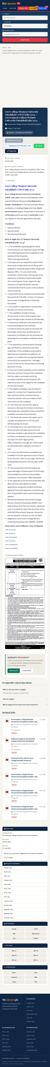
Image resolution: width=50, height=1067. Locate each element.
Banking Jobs (8, 914)
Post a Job (43, 8)
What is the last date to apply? (14, 689)
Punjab (14, 929)
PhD (36, 982)
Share (40, 146)
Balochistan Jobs (32, 1014)
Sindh (36, 929)
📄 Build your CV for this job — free (19, 146)
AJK (14, 938)
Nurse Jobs (30, 1043)
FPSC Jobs (7, 889)
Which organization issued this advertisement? (20, 704)
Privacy (15, 1064)
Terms (11, 1064)
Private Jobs (18, 1062)
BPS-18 (14, 956)
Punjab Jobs (8, 868)
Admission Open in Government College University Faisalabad (23, 740)
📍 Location (6, 22)
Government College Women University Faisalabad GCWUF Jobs (24, 720)
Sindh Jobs (7, 872)
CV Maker (34, 8)
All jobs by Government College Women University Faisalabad (23, 853)
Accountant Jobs (32, 1050)
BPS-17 (14, 951)
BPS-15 (36, 956)
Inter (35, 973)
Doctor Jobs (8, 905)
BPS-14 (14, 960)
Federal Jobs (8, 880)
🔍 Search (5, 14)
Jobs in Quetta (10, 541)
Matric (14, 973)
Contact (20, 1064)
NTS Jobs (7, 897)
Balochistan (36, 934)
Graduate (14, 977)
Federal (36, 938)
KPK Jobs (7, 876)
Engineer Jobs (8, 909)
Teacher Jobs (8, 901)
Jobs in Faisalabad (11, 548)
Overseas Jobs (8, 918)
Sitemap (4, 1062)
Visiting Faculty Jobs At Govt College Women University (22, 759)
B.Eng (14, 982)
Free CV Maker (8, 858)
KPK (14, 934)
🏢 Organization (8, 30)
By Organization (36, 1062)
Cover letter (27, 671)
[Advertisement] (25, 81)
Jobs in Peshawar (11, 537)
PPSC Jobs (7, 893)
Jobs (9, 48)
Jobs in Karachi (10, 530)
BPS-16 (36, 951)
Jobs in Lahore (10, 533)
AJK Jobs (29, 1018)
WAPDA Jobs (6, 1050)
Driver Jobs (30, 1047)
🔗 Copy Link (11, 151)
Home (5, 8)
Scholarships (26, 1062)
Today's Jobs (23, 8)
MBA (36, 977)
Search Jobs (25, 40)
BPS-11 (36, 960)
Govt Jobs (13, 8)
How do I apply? (8, 699)
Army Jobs (7, 884)
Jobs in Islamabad (11, 544)
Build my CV (14, 671)
